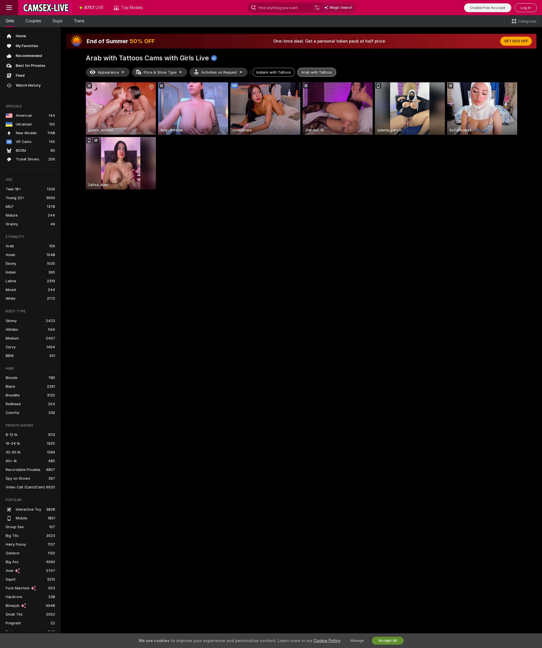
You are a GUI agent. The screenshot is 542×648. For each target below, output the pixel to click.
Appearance (108, 72)
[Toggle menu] (9, 7)
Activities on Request (219, 72)
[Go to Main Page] (46, 7)
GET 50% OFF (516, 41)
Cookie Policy (327, 640)
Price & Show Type (160, 72)
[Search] (317, 8)
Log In (526, 8)
